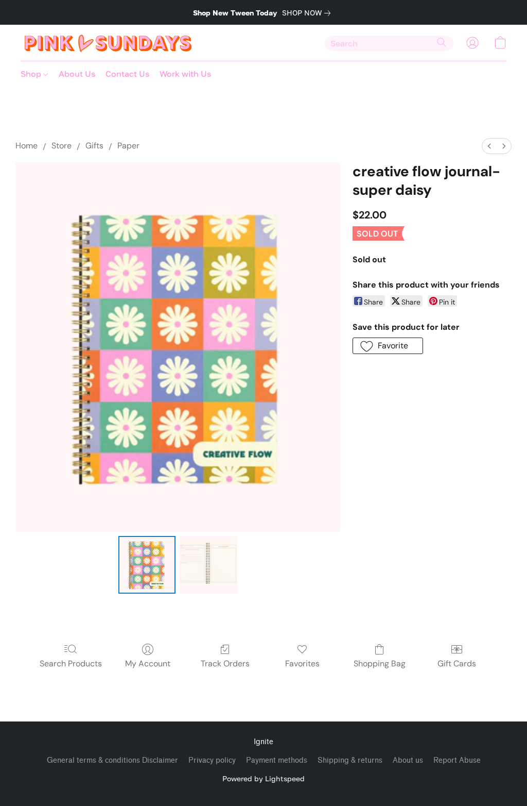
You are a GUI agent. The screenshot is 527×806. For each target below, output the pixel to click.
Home (26, 145)
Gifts (94, 145)
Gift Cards (456, 663)
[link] (308, 13)
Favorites (302, 663)
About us (408, 760)
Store (61, 145)
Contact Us (127, 74)
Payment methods (276, 760)
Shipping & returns (350, 760)
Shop (32, 74)
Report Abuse (457, 760)
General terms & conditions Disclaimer (112, 760)
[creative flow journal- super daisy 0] (147, 565)
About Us (77, 74)
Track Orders (225, 663)
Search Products (71, 663)
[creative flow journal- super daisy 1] (208, 565)
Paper (128, 145)
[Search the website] (441, 42)
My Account (147, 663)
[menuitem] (489, 146)
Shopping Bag (380, 663)
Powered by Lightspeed (263, 778)
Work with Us (185, 74)
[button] (108, 43)
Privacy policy (212, 760)
